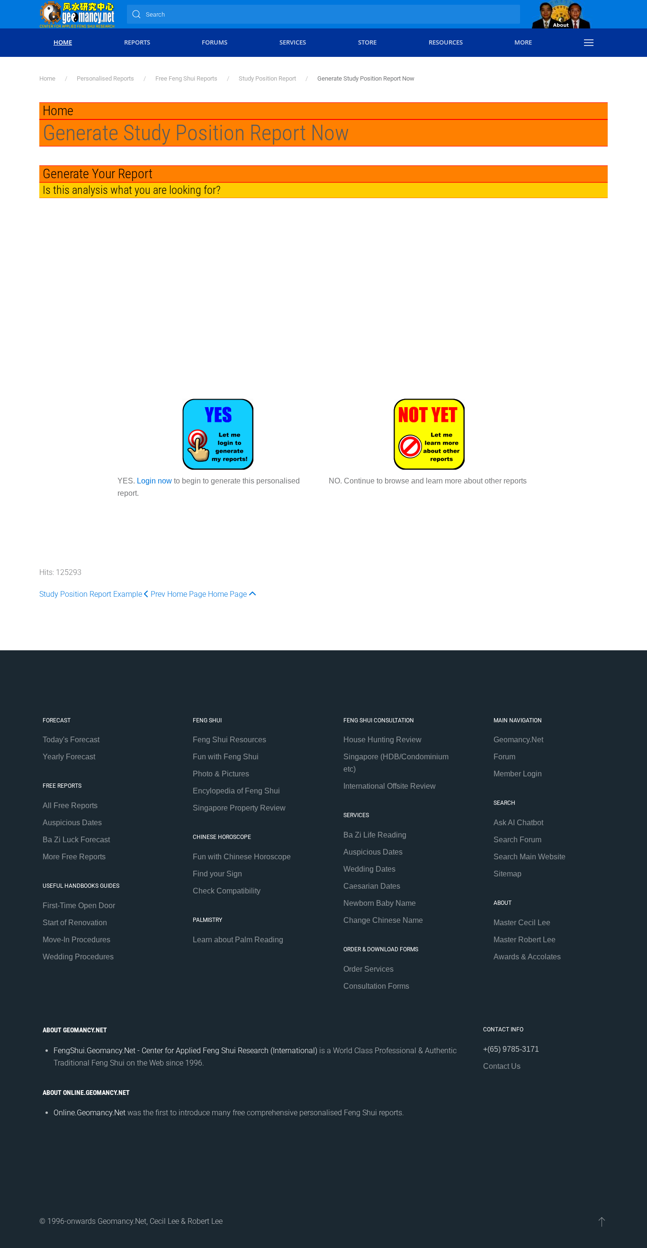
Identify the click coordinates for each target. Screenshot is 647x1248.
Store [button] (367, 42)
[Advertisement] (323, 301)
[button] (589, 42)
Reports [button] (137, 42)
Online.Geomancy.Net (90, 1112)
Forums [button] (214, 42)
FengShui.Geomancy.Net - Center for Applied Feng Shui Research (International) (185, 1050)
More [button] (523, 42)
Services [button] (292, 42)
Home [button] (63, 42)
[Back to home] (77, 14)
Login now (154, 481)
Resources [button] (446, 42)
